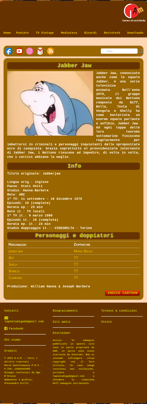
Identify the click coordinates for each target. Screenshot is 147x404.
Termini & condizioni (119, 310)
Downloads (135, 33)
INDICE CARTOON (122, 293)
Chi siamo (12, 339)
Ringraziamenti (65, 310)
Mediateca (70, 33)
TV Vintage (46, 33)
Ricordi (91, 33)
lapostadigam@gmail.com (24, 321)
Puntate (23, 33)
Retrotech (113, 33)
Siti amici (62, 322)
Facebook (16, 328)
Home (7, 33)
